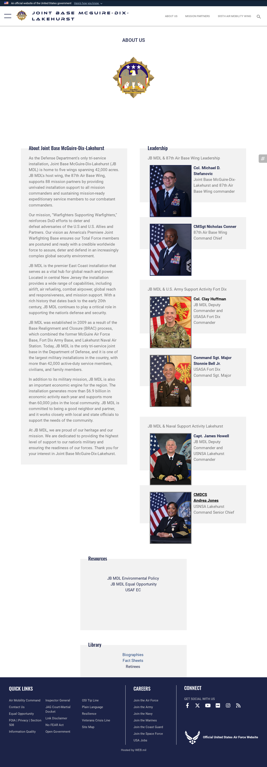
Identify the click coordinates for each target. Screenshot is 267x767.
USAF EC (133, 590)
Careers (142, 688)
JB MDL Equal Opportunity (134, 584)
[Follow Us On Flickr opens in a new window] (218, 705)
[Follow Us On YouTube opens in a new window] (208, 705)
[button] (88, 3)
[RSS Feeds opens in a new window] (238, 705)
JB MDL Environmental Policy (133, 578)
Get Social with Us (199, 699)
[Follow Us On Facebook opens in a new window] (187, 705)
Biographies (133, 655)
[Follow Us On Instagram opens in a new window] (228, 705)
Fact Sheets (133, 660)
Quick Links (21, 688)
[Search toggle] (259, 16)
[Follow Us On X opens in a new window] (197, 705)
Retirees (133, 666)
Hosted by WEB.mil (133, 750)
